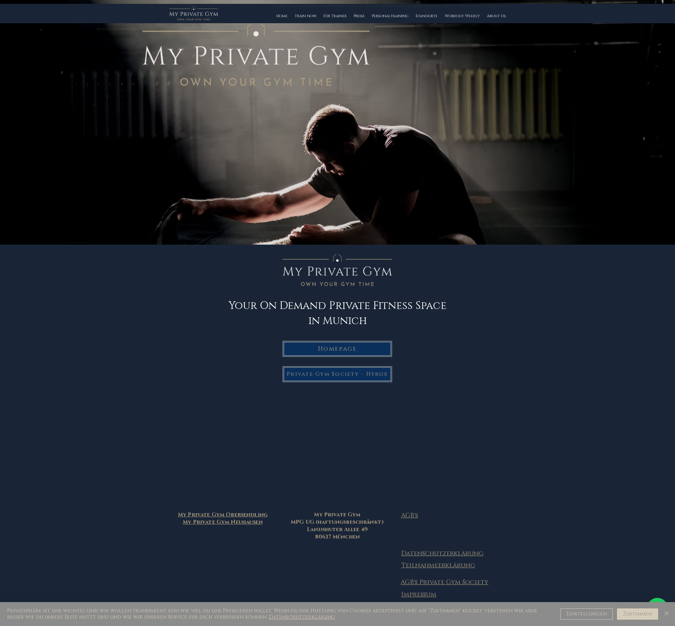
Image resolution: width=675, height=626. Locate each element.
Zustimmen (637, 614)
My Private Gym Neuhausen (223, 522)
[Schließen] (666, 614)
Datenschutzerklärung (302, 617)
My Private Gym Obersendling (223, 514)
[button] (305, 13)
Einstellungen (586, 614)
